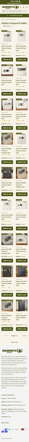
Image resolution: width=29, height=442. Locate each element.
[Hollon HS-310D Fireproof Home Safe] (7, 70)
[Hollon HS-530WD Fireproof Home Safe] (22, 139)
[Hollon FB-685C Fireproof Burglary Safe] (7, 139)
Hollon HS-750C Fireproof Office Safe (6, 283)
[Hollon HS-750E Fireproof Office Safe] (7, 173)
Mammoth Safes (8, 438)
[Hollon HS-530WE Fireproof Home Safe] (7, 205)
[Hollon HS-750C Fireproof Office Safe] (7, 271)
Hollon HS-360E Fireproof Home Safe (21, 251)
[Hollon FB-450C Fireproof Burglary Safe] (7, 305)
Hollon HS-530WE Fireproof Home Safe (7, 217)
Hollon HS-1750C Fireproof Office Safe (21, 283)
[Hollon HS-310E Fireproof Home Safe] (22, 104)
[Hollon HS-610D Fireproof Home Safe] (22, 70)
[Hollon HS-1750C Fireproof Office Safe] (22, 271)
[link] (5, 336)
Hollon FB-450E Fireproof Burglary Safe (6, 251)
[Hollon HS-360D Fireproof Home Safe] (22, 205)
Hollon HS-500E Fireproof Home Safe (21, 48)
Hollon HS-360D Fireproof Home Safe (21, 217)
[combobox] (14, 11)
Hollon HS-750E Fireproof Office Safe (6, 185)
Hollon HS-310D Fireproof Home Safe (6, 82)
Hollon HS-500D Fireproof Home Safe (6, 48)
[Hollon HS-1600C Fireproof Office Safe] (22, 305)
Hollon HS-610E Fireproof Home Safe (6, 116)
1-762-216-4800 (11, 398)
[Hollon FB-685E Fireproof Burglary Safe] (22, 173)
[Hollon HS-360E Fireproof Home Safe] (22, 239)
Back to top (14, 342)
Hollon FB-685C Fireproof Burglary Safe (6, 151)
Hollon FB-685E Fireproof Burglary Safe (21, 185)
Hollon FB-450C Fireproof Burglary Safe (6, 317)
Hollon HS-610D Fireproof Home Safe (21, 82)
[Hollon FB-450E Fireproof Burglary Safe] (7, 239)
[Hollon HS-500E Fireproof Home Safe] (22, 36)
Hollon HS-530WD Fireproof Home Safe (21, 151)
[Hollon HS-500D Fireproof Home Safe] (7, 36)
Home (2, 19)
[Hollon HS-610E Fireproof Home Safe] (7, 104)
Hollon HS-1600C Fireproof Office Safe (21, 317)
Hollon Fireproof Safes (11, 19)
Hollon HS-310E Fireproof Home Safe (21, 116)
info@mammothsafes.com (14, 402)
